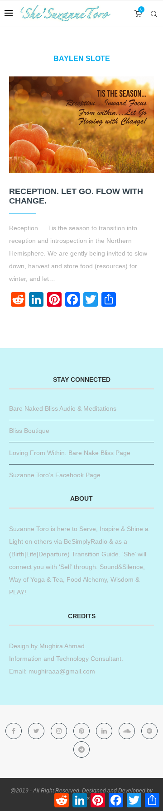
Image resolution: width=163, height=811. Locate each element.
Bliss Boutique (29, 430)
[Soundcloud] (127, 731)
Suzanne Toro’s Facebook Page (55, 475)
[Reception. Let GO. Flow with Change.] (81, 124)
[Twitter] (37, 731)
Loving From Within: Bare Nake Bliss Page (69, 452)
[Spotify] (149, 731)
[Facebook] (14, 731)
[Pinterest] (82, 731)
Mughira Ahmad (61, 646)
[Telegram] (81, 749)
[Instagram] (59, 731)
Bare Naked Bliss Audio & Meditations (62, 408)
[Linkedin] (105, 731)
